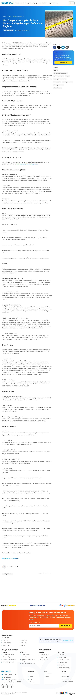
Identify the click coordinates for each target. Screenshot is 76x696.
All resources (32, 681)
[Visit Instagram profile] (3, 686)
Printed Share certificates (64, 659)
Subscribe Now (65, 625)
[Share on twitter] (59, 47)
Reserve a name (6, 645)
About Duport (48, 674)
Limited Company (7, 642)
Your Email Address (34, 622)
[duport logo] (7, 3)
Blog (9, 16)
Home (4, 16)
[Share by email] (67, 47)
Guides (67, 76)
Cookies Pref (24, 692)
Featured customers (58, 76)
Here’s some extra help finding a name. (27, 164)
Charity (23, 645)
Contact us (47, 676)
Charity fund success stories (61, 73)
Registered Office (26, 654)
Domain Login (43, 657)
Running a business (17, 16)
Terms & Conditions (66, 679)
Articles (31, 676)
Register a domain (44, 654)
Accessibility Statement (67, 681)
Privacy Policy (65, 676)
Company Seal (62, 665)
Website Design (62, 657)
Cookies (64, 673)
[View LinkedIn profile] (11, 686)
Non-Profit (23, 642)
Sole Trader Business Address (28, 663)
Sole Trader (5, 640)
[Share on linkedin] (63, 47)
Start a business (58, 88)
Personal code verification (64, 667)
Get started (63, 62)
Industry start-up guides (60, 79)
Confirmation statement (8, 654)
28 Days (56, 70)
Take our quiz (67, 640)
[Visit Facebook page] (7, 686)
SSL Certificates (62, 654)
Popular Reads (57, 82)
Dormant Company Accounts (9, 659)
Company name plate (63, 662)
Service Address (25, 657)
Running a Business (58, 85)
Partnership (24, 640)
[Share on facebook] (54, 47)
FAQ (31, 679)
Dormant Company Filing (8, 662)
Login (71, 3)
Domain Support (44, 659)
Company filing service (8, 657)
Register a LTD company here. (10, 558)
